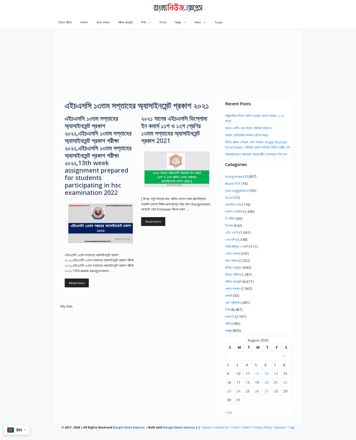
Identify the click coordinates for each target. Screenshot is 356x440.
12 (257, 373)
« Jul (228, 412)
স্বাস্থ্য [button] (178, 22)
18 (248, 382)
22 (285, 382)
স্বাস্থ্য (228, 330)
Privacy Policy (263, 427)
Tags (291, 427)
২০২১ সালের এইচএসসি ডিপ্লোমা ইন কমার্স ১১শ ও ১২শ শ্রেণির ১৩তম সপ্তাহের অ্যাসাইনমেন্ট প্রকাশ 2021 (174, 129)
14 (276, 373)
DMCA (246, 427)
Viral (229, 197)
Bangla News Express (129, 427)
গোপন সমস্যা (232, 253)
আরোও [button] (197, 22)
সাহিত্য (229, 323)
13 (267, 373)
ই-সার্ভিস (230, 218)
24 (238, 391)
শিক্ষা (228, 309)
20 (267, 382)
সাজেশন (84, 22)
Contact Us (220, 427)
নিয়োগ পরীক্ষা (65, 22)
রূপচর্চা (228, 295)
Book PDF (233, 183)
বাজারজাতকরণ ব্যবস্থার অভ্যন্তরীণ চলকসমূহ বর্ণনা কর (256, 154)
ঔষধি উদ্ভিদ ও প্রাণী (237, 246)
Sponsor (280, 427)
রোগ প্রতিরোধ (233, 302)
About (207, 427)
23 (229, 391)
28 (276, 391)
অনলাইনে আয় (233, 204)
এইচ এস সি (232, 232)
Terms (235, 427)
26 (257, 391)
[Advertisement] (178, 59)
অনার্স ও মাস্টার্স (233, 211)
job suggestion (237, 190)
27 (267, 391)
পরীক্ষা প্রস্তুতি (125, 22)
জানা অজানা (231, 260)
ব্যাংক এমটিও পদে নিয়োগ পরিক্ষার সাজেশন (248, 128)
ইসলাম (162, 22)
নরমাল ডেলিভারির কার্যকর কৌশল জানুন (246, 135)
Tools (218, 22)
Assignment (234, 176)
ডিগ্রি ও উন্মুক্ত (233, 267)
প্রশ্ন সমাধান (103, 22)
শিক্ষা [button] (143, 22)
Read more (77, 283)
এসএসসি (230, 239)
